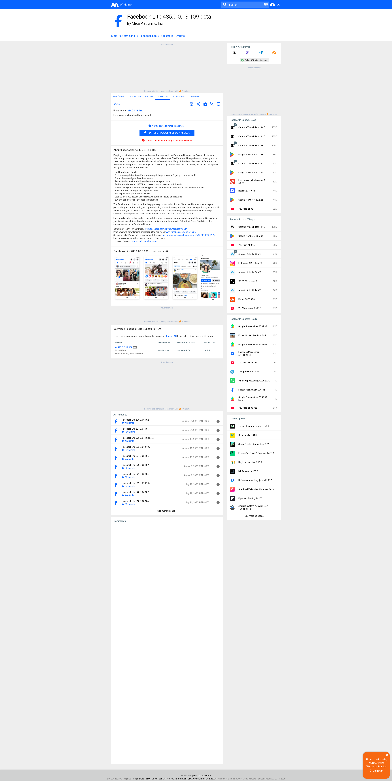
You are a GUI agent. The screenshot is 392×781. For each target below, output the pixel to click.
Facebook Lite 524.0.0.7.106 (135, 429)
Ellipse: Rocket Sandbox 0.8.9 (252, 335)
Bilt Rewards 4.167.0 (248, 471)
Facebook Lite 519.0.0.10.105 (136, 483)
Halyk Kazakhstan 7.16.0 (250, 462)
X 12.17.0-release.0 (247, 281)
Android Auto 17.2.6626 (249, 272)
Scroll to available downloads (169, 132)
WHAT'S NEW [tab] (118, 96)
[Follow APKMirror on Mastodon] (247, 53)
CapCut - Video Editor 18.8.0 (251, 127)
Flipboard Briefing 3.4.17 (250, 498)
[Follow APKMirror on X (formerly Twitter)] (234, 53)
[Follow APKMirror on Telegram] (261, 53)
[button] (191, 104)
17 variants (129, 450)
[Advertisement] (167, 67)
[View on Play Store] (205, 104)
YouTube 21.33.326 (247, 362)
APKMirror (126, 4)
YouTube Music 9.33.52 (249, 308)
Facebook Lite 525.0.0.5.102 (135, 420)
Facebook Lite (148, 35)
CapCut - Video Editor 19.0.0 (251, 145)
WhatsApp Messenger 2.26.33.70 (254, 380)
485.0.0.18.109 (125, 347)
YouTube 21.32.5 (246, 209)
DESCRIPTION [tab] (135, 96)
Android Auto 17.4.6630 (249, 290)
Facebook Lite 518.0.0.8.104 (135, 501)
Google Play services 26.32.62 (252, 344)
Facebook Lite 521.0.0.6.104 (135, 474)
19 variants (129, 468)
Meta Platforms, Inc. (148, 23)
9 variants (129, 423)
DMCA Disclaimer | (197, 778)
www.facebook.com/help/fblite (180, 232)
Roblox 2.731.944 (246, 191)
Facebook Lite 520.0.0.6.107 (135, 492)
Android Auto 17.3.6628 (249, 254)
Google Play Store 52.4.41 (250, 154)
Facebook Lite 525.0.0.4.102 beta (138, 438)
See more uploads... (166, 511)
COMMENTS (195, 96)
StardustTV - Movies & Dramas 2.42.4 (256, 489)
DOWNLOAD (163, 96)
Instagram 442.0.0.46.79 (250, 263)
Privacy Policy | (144, 778)
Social (117, 104)
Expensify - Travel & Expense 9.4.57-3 (256, 453)
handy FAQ (171, 336)
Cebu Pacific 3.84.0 (247, 435)
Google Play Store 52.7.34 (250, 172)
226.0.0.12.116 (135, 110)
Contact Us (211, 778)
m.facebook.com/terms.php (144, 241)
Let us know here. (202, 775)
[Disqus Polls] (166, 563)
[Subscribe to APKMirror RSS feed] (274, 53)
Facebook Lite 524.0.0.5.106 (135, 456)
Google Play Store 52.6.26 (250, 200)
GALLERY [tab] (149, 96)
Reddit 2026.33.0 (246, 299)
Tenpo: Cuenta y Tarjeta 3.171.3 (253, 426)
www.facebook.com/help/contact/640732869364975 (189, 235)
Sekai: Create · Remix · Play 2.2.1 (253, 444)
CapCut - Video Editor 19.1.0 (251, 136)
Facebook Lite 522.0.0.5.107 (135, 465)
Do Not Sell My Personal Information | (170, 778)
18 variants (129, 432)
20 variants (129, 477)
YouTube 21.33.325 (247, 408)
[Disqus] (166, 643)
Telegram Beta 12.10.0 (249, 371)
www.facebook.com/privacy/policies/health (166, 229)
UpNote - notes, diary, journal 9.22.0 (255, 480)
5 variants (129, 459)
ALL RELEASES (179, 96)
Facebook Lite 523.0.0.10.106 (136, 447)
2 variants (129, 441)
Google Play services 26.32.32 (252, 326)
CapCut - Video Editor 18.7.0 (251, 163)
